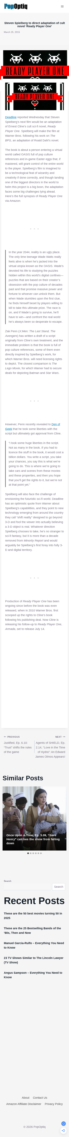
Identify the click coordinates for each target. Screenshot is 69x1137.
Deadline (11, 117)
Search (7, 881)
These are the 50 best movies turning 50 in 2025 (33, 916)
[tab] (28, 853)
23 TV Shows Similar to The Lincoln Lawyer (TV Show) (33, 960)
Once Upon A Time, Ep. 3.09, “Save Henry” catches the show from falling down (33, 839)
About (25, 1097)
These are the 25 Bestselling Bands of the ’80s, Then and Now (32, 930)
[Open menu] (62, 6)
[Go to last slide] (8, 818)
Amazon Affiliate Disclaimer (23, 1104)
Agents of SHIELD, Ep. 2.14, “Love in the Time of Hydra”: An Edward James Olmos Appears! (50, 747)
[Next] (61, 818)
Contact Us (40, 1097)
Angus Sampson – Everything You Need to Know (33, 975)
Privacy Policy (54, 1104)
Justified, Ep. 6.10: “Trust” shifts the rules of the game (18, 745)
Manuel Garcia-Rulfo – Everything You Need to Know (34, 945)
